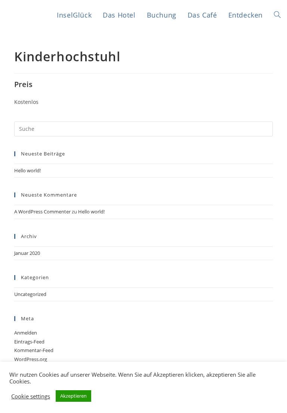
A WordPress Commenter (42, 211)
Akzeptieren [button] (73, 395)
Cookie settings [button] (30, 396)
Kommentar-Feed (33, 350)
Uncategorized (30, 294)
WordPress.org (30, 359)
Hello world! (27, 170)
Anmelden (25, 332)
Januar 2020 (27, 253)
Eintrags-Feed (29, 341)
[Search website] (277, 15)
